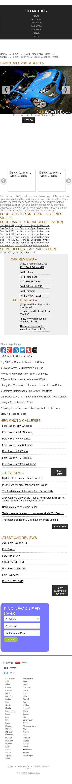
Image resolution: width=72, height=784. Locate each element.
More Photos (58, 472)
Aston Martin (28, 678)
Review (28, 120)
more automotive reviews (60, 590)
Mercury (8, 729)
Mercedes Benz (29, 726)
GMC (7, 705)
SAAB (7, 747)
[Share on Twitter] (22, 350)
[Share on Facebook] (3, 350)
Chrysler (8, 690)
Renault (26, 744)
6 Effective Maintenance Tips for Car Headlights (26, 390)
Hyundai (26, 708)
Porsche (8, 744)
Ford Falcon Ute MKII (31, 286)
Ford (25, 702)
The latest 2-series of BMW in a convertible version (30, 519)
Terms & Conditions (41, 766)
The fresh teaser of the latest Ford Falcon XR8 (32, 328)
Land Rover (28, 720)
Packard (8, 738)
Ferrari (26, 699)
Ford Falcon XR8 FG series (17, 432)
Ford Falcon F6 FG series (16, 438)
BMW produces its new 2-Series (20, 506)
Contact (10, 766)
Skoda (8, 750)
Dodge (8, 699)
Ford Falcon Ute (28, 276)
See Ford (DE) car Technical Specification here (25, 234)
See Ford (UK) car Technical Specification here (25, 239)
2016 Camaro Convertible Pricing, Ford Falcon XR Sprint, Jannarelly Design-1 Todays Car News (33, 499)
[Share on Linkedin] (16, 350)
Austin (25, 681)
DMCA (28, 768)
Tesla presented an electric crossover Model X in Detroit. (33, 513)
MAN (25, 723)
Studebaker (27, 750)
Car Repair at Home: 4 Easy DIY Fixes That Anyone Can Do (33, 396)
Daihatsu (9, 696)
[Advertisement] (47, 145)
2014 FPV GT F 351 (31, 281)
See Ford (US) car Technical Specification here (25, 242)
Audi (7, 681)
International (10, 711)
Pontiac (26, 741)
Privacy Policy (23, 766)
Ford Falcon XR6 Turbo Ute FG (19, 464)
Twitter (11, 673)
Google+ (23, 663)
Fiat (6, 702)
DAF (25, 693)
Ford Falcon (26, 272)
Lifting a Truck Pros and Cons (17, 402)
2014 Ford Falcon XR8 (32, 267)
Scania (26, 747)
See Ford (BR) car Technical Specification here (25, 231)
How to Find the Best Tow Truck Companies (24, 373)
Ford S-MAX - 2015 (30, 295)
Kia (24, 717)
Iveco (7, 714)
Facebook (13, 668)
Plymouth (9, 741)
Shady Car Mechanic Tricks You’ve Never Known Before (31, 385)
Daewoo (8, 693)
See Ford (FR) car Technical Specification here (25, 237)
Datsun (26, 696)
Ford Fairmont (27, 291)
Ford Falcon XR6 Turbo (15, 451)
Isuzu (25, 711)
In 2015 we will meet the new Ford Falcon (33, 320)
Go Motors (36, 10)
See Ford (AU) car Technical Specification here (25, 228)
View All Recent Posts (13, 413)
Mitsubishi (9, 732)
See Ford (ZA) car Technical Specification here (24, 245)
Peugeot (26, 738)
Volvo (7, 759)
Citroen (26, 690)
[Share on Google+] (9, 350)
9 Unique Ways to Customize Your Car (22, 367)
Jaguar (26, 714)
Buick (25, 684)
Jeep (7, 717)
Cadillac (8, 687)
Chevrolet (27, 687)
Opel (25, 735)
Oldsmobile (9, 735)
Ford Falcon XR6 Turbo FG (17, 457)
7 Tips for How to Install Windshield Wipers (24, 379)
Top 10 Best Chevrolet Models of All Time (23, 362)
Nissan (26, 732)
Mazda (8, 726)
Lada (7, 720)
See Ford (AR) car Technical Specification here (25, 225)
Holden (26, 705)
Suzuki (26, 753)
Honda (8, 708)
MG (24, 729)
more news (60, 526)
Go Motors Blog (16, 356)
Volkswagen (28, 756)
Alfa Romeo (10, 678)
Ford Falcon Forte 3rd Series (17, 445)
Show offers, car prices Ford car (17, 252)
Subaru (8, 753)
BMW (7, 684)
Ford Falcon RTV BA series (17, 425)
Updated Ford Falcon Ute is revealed (35, 312)
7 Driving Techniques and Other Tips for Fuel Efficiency (30, 408)
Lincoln (8, 723)
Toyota (8, 756)
